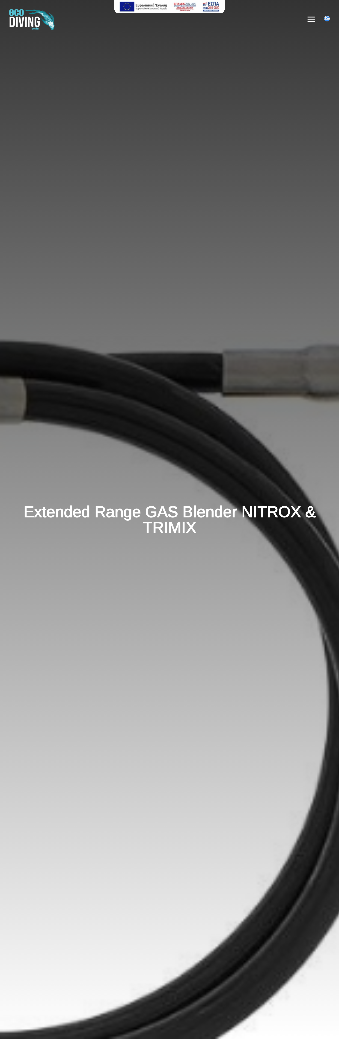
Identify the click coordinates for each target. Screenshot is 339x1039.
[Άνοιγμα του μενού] (311, 19)
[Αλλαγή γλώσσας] (327, 19)
